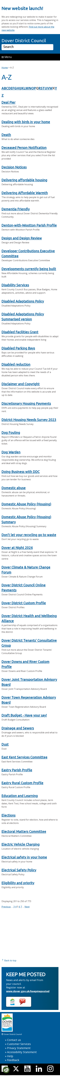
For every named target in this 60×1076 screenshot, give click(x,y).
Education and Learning (20, 796)
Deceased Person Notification (24, 147)
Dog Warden (11, 452)
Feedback (13, 1060)
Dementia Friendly (16, 209)
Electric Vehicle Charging (21, 844)
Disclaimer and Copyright (21, 384)
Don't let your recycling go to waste (29, 535)
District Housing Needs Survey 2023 (29, 420)
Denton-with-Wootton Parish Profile (29, 225)
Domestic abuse (14, 488)
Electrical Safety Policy (19, 870)
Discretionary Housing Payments (26, 403)
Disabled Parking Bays (18, 348)
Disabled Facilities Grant (20, 332)
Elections (8, 815)
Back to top (10, 960)
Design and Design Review (22, 238)
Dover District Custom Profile (24, 603)
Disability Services (15, 285)
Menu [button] (8, 57)
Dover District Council (24, 40)
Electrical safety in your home (24, 857)
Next (27, 906)
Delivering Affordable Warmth (25, 193)
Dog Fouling (11, 432)
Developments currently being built (29, 269)
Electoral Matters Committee (24, 831)
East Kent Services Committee (24, 757)
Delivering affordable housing (24, 180)
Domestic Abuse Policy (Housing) (26, 504)
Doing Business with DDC (21, 472)
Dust (5, 744)
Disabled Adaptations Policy (23, 301)
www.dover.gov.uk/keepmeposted (27, 991)
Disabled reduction (16, 364)
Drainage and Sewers (18, 728)
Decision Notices (14, 167)
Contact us (14, 1040)
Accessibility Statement (22, 1052)
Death (6, 135)
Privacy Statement (19, 1048)
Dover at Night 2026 (17, 548)
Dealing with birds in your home (26, 122)
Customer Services (19, 1044)
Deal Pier (8, 102)
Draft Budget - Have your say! (24, 715)
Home (5, 67)
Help (10, 1056)
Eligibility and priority (18, 883)
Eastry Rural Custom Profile (22, 783)
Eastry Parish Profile (17, 770)
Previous (6, 906)
